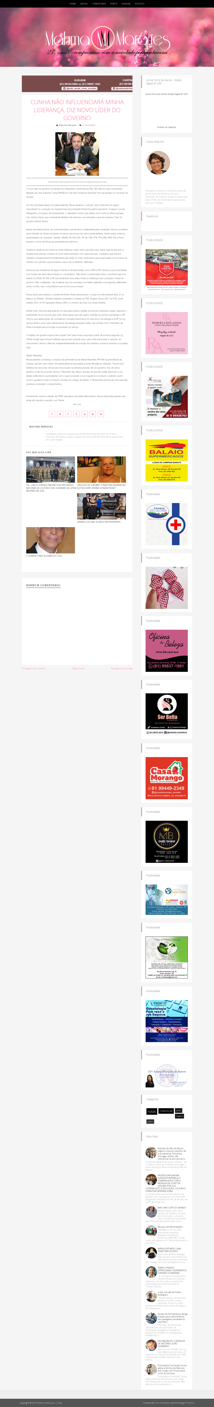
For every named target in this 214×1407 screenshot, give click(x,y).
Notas (84, 3)
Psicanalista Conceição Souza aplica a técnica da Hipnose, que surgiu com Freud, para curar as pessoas (172, 1369)
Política (139, 3)
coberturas (166, 1111)
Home (73, 3)
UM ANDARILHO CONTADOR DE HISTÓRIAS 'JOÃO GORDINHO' (171, 1343)
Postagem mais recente (33, 668)
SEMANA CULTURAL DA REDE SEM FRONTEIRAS (99, 521)
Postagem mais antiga (121, 668)
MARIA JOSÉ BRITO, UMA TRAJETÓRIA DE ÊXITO (169, 1250)
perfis (178, 1110)
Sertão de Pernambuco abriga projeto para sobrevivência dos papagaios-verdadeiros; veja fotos (173, 1317)
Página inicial (78, 668)
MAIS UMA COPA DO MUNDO (172, 1207)
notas (152, 1111)
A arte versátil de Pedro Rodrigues (169, 1293)
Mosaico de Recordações (170, 1226)
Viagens (126, 3)
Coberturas (99, 3)
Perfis (113, 3)
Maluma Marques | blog (50, 1402)
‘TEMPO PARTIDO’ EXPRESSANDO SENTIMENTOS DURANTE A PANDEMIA (172, 1270)
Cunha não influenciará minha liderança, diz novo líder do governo (77, 110)
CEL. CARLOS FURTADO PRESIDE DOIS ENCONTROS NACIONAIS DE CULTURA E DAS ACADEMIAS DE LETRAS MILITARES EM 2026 (51, 488)
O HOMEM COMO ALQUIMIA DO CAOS (44, 555)
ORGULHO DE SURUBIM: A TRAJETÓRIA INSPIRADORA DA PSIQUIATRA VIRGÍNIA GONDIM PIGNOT (101, 486)
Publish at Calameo (166, 127)
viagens (179, 1116)
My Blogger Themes (184, 1402)
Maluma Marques (67, 125)
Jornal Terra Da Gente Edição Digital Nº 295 (167, 94)
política (150, 1121)
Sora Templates (162, 1402)
